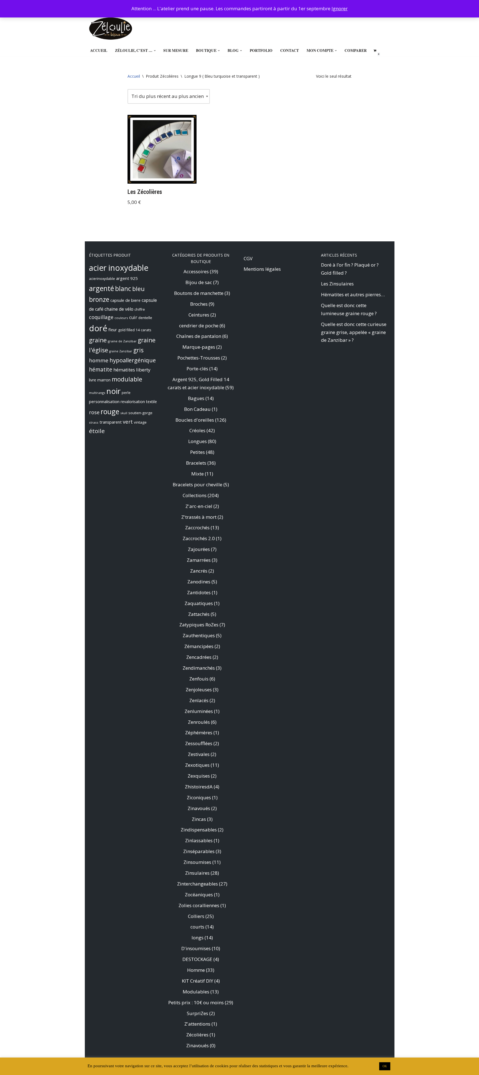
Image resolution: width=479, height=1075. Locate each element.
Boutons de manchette (198, 293)
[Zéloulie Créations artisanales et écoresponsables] (110, 28)
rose (94, 412)
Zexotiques (197, 765)
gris (138, 350)
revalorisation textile (139, 401)
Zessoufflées (198, 743)
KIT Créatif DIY (197, 981)
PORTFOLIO (261, 50)
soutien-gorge (140, 412)
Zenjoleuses (199, 689)
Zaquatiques (199, 603)
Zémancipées (198, 646)
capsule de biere (125, 300)
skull (123, 413)
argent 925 (127, 278)
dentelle (145, 317)
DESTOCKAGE (197, 959)
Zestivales (199, 754)
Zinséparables (199, 851)
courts (197, 927)
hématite (100, 369)
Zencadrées (199, 657)
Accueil (98, 50)
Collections (195, 495)
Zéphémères (198, 732)
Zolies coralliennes (199, 905)
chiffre (139, 309)
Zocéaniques (199, 894)
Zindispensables (199, 829)
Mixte (197, 474)
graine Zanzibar (120, 351)
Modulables (196, 991)
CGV (248, 258)
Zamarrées (199, 560)
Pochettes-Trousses (198, 358)
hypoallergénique (132, 360)
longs (197, 937)
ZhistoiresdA (199, 786)
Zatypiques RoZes (198, 624)
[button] (155, 51)
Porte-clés (197, 368)
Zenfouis (198, 679)
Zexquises (199, 776)
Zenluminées (199, 711)
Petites (197, 452)
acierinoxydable (102, 278)
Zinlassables (199, 840)
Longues (197, 441)
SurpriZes (197, 1013)
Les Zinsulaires (337, 283)
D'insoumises (196, 948)
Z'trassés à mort (198, 517)
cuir (133, 317)
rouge (110, 411)
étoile (97, 431)
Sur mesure (175, 50)
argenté (101, 288)
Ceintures (198, 315)
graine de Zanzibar (122, 341)
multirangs (97, 393)
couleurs (121, 318)
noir (113, 391)
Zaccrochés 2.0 (199, 538)
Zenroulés (199, 722)
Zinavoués (199, 808)
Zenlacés (198, 700)
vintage (140, 422)
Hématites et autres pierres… (353, 294)
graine (98, 340)
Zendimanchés (199, 668)
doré (98, 328)
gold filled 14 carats (134, 329)
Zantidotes (199, 592)
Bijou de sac (198, 282)
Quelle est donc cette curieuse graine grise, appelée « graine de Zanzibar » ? (353, 332)
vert (128, 421)
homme (98, 360)
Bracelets (196, 463)
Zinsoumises (197, 862)
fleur (112, 329)
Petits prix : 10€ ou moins (196, 1002)
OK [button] (385, 1066)
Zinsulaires (197, 873)
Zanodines (198, 581)
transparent (111, 422)
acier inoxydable (118, 267)
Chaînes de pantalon (198, 336)
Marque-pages (198, 347)
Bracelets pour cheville (197, 484)
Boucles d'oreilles (194, 420)
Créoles (197, 430)
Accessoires (196, 271)
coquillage (101, 317)
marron (104, 380)
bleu (138, 289)
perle (126, 392)
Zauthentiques (199, 635)
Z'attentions (197, 1024)
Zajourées (199, 549)
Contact (289, 50)
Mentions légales (262, 269)
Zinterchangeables (197, 884)
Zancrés (198, 571)
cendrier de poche (198, 325)
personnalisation (104, 401)
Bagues (196, 398)
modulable (127, 379)
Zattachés (199, 614)
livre (92, 380)
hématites (124, 370)
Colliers (196, 916)
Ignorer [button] (340, 8)
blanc (123, 288)
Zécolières (197, 1034)
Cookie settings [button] (363, 1066)
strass (93, 422)
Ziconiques (199, 797)
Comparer (356, 50)
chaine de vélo (119, 309)
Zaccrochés (197, 527)
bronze (99, 299)
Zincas (199, 819)
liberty (143, 369)
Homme (196, 970)
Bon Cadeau (197, 409)
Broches (199, 304)
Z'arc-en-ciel (198, 506)
